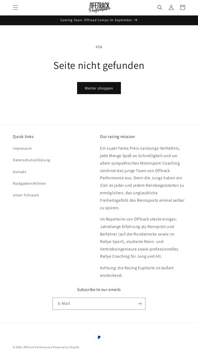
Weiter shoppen (99, 88)
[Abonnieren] (139, 304)
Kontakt (19, 171)
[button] (15, 7)
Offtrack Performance (37, 347)
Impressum (22, 148)
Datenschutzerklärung (31, 160)
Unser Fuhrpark (26, 195)
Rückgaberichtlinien (29, 183)
